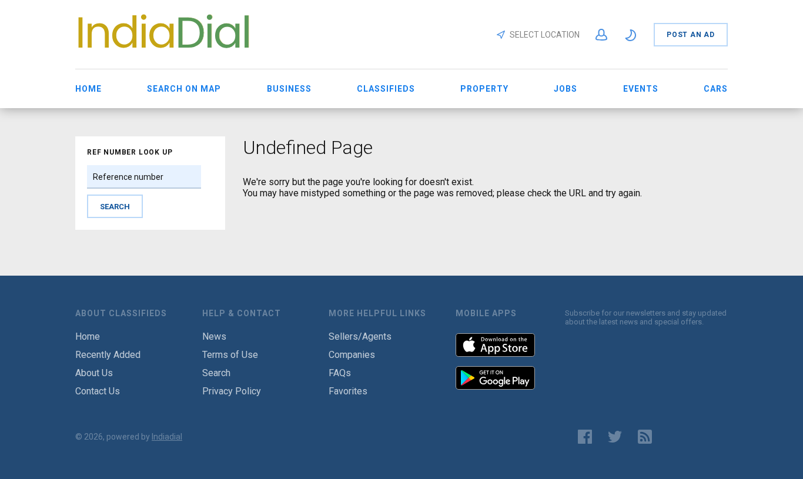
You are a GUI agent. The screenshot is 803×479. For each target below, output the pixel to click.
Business (289, 88)
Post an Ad (691, 35)
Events (640, 88)
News (214, 336)
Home (88, 88)
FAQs (340, 372)
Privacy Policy (231, 391)
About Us (94, 372)
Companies (352, 354)
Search (216, 372)
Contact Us (97, 391)
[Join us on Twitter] (615, 437)
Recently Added (107, 354)
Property (484, 88)
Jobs (565, 88)
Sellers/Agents (360, 336)
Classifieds (386, 88)
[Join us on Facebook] (585, 437)
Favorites (348, 391)
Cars (716, 88)
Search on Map (184, 88)
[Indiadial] (163, 50)
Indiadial (167, 436)
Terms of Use (230, 354)
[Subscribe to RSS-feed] (647, 437)
